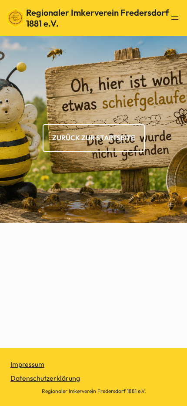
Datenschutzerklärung (45, 378)
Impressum (27, 364)
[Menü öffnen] (175, 18)
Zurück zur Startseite (93, 137)
